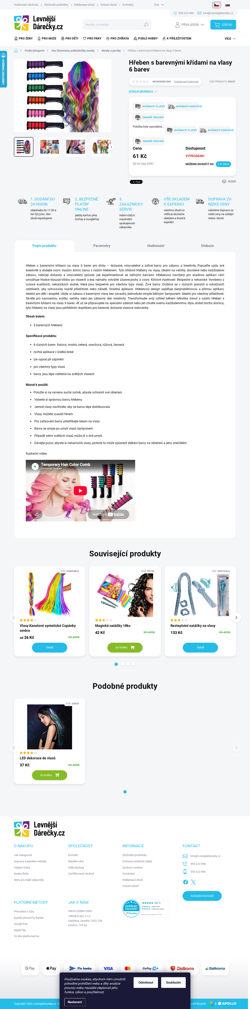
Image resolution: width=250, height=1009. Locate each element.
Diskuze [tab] (207, 246)
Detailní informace (141, 91)
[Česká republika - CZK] (216, 4)
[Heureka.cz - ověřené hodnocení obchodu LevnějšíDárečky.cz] (145, 908)
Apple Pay (20, 930)
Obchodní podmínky (56, 4)
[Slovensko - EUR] (227, 4)
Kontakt (73, 855)
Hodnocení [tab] (155, 246)
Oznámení (128, 873)
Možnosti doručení (185, 106)
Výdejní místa (22, 867)
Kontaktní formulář (202, 895)
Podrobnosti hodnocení (186, 81)
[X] (193, 881)
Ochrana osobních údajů (137, 861)
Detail (49, 647)
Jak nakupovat (23, 855)
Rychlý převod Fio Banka (29, 917)
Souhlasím (173, 982)
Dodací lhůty (21, 873)
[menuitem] (24, 38)
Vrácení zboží (108, 4)
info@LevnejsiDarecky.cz (205, 856)
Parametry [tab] (101, 246)
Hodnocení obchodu (26, 4)
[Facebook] (185, 881)
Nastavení (75, 1002)
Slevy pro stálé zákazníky (29, 879)
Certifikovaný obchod (81, 873)
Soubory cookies (132, 867)
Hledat (146, 24)
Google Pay (21, 923)
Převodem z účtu (24, 911)
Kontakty (128, 4)
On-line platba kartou (26, 936)
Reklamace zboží (84, 4)
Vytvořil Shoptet (196, 1003)
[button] (116, 664)
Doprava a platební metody (30, 861)
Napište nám (76, 861)
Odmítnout (145, 982)
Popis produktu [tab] (44, 246)
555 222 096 (198, 863)
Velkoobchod (76, 867)
